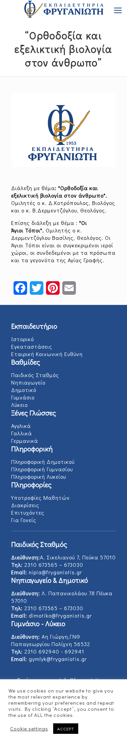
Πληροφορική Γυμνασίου (42, 469)
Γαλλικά (21, 433)
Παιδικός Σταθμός (35, 374)
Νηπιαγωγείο (28, 382)
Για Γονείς (23, 519)
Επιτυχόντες (27, 512)
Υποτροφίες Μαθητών (40, 497)
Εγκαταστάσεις (31, 346)
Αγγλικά (21, 425)
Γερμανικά (24, 440)
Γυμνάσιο (23, 397)
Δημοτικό (23, 389)
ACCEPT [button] (65, 728)
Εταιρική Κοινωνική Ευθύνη (47, 353)
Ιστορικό (22, 339)
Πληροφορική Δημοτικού (43, 461)
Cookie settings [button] (29, 729)
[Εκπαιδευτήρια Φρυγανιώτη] (63, 10)
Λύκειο (19, 404)
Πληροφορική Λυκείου (38, 476)
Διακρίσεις (25, 505)
